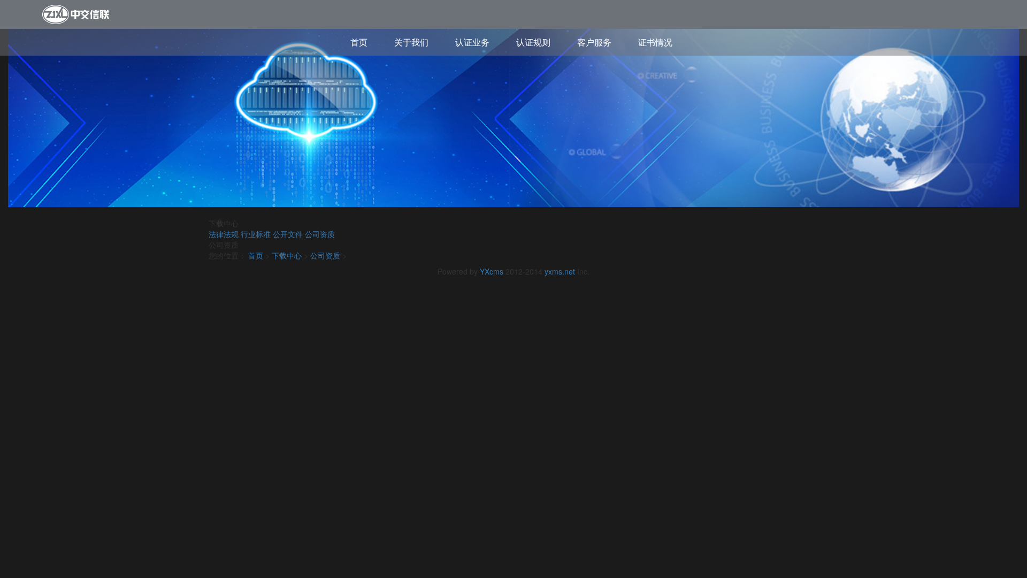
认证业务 (472, 42)
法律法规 (224, 234)
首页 (358, 42)
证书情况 (655, 42)
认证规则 (533, 42)
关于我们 (411, 42)
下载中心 (287, 255)
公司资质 (320, 234)
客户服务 (594, 42)
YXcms (491, 271)
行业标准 (256, 234)
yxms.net (560, 271)
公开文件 (288, 234)
